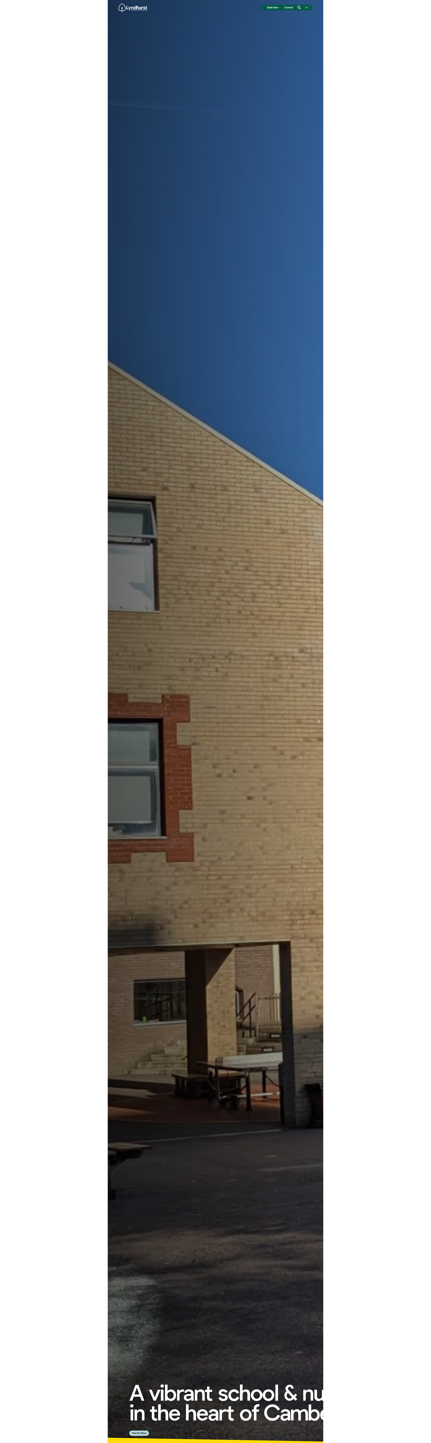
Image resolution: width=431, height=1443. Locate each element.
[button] (274, 7)
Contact (288, 7)
